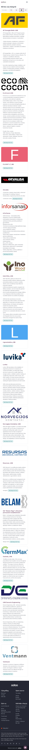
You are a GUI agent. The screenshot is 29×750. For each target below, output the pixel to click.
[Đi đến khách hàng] (14, 20)
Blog (17, 717)
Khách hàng (19, 718)
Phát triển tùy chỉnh (6, 712)
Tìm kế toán (4, 716)
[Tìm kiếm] (11, 10)
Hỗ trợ (2, 708)
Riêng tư (23, 721)
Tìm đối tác (4, 718)
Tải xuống (18, 693)
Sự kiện (17, 713)
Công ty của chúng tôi (21, 706)
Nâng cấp (3, 710)
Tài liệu (3, 694)
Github (17, 695)
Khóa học (3, 693)
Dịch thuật (18, 699)
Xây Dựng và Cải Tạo (8, 73)
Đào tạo (3, 713)
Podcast (18, 715)
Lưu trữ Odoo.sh (5, 706)
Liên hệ (17, 709)
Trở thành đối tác (5, 720)
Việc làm (18, 711)
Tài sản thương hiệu (20, 707)
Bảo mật (17, 723)
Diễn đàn (3, 696)
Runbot (17, 697)
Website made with (13, 748)
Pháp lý (17, 721)
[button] (27, 2)
